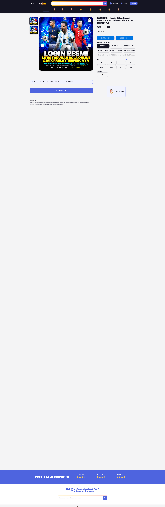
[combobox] (77, 3)
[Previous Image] (42, 45)
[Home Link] (42, 3)
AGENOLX (61, 90)
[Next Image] (90, 45)
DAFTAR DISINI (105, 38)
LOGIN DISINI (124, 38)
